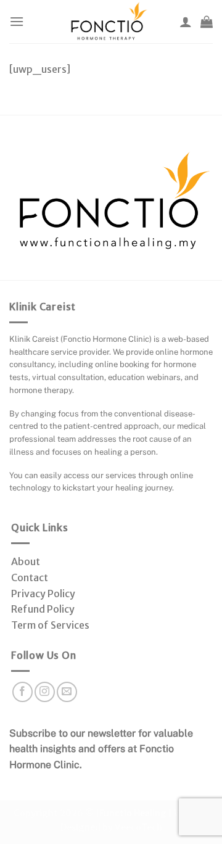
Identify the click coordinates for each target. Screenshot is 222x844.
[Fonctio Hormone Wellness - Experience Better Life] (108, 21)
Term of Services (50, 625)
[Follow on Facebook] (22, 692)
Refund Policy (43, 609)
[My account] (185, 21)
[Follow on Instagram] (45, 692)
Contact (29, 577)
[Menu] (16, 21)
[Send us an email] (67, 692)
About (25, 561)
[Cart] (206, 21)
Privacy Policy (43, 593)
